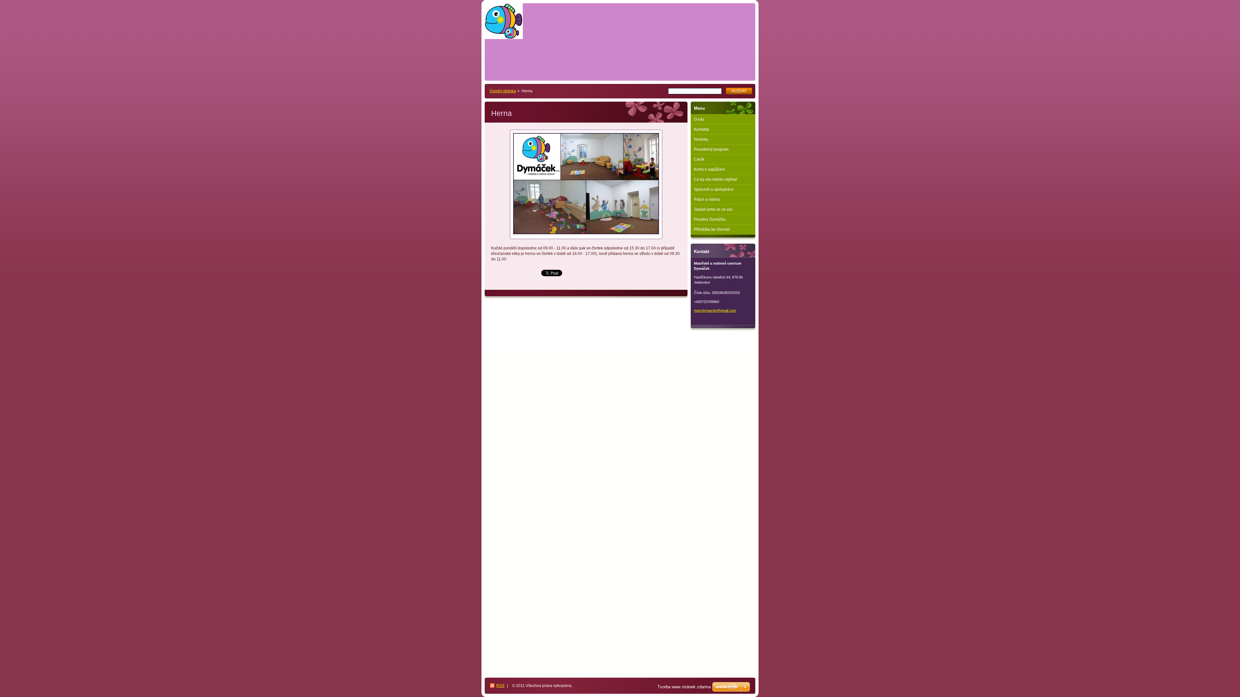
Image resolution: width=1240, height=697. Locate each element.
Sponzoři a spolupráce (714, 189)
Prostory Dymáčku (710, 219)
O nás (699, 119)
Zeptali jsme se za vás (713, 209)
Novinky (701, 139)
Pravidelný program (711, 149)
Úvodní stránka (503, 91)
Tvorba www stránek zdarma (684, 686)
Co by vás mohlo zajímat (715, 179)
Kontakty (701, 129)
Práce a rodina (707, 199)
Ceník (699, 159)
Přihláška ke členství (712, 229)
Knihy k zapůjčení (709, 169)
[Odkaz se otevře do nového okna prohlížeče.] (586, 184)
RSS (500, 685)
